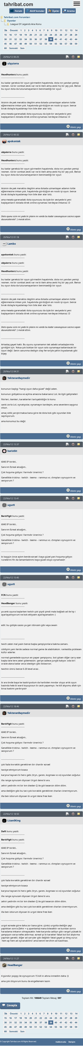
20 (30, 34)
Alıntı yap (75, 127)
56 (61, 43)
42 (66, 39)
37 (40, 39)
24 (51, 34)
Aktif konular (37, 10)
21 (35, 34)
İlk (5, 30)
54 (51, 43)
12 (66, 30)
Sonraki (13, 48)
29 (76, 34)
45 (5, 43)
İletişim (71, 1042)
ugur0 (11, 505)
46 (10, 43)
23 (46, 34)
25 (56, 34)
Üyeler (55, 10)
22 (40, 34)
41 (61, 39)
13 (71, 30)
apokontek (14, 141)
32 (15, 39)
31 (10, 39)
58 (71, 43)
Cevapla (12, 1005)
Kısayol (68, 57)
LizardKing (14, 820)
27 (66, 34)
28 (71, 34)
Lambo (11, 243)
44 (76, 39)
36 (35, 39)
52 (40, 43)
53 (46, 43)
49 (25, 43)
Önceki (14, 30)
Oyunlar (11, 20)
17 (15, 34)
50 (30, 43)
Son (22, 48)
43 (71, 39)
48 (20, 43)
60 (5, 48)
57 (66, 43)
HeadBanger (14, 965)
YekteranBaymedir (18, 378)
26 (61, 34)
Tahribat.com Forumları (17, 17)
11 (61, 30)
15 (5, 34)
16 (10, 34)
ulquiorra (13, 63)
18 (20, 34)
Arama (71, 10)
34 (25, 39)
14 (76, 30)
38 (46, 39)
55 (56, 43)
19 (25, 34)
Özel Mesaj (79, 57)
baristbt (12, 451)
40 (56, 39)
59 (76, 43)
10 (56, 30)
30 (5, 39)
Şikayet (73, 57)
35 (30, 39)
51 (35, 43)
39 (51, 39)
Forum (18, 10)
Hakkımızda (61, 1042)
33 (20, 39)
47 (15, 43)
